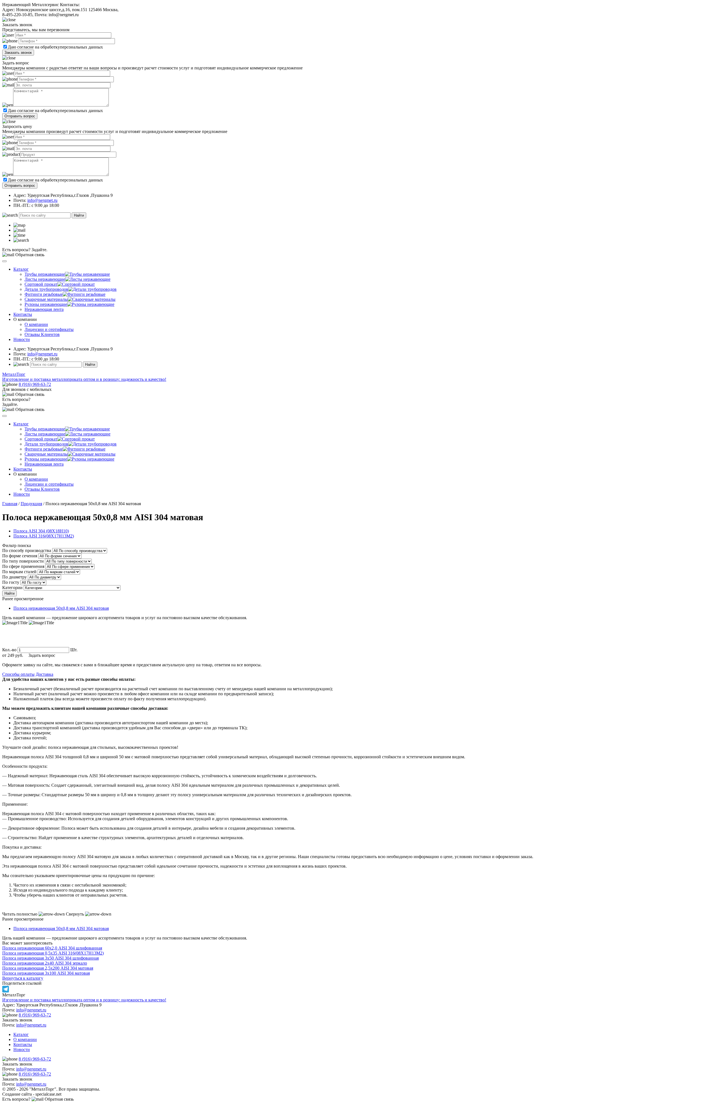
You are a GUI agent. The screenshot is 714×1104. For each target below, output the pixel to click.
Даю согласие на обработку (34, 47)
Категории (12, 587)
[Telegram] (357, 989)
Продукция (31, 503)
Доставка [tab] (44, 674)
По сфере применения (23, 566)
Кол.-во (9, 649)
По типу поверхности (23, 561)
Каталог (21, 269)
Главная (9, 503)
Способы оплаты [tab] (18, 674)
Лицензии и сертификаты (49, 329)
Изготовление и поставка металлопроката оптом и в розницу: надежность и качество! (84, 1000)
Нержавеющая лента (44, 309)
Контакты (22, 314)
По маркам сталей (19, 571)
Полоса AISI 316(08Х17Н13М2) (43, 536)
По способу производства (26, 550)
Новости (21, 339)
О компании (36, 324)
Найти (79, 215)
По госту (10, 582)
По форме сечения (19, 555)
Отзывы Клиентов (42, 334)
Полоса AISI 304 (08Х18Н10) (41, 531)
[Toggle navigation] (4, 261)
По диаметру (14, 577)
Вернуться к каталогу (22, 978)
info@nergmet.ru (42, 200)
